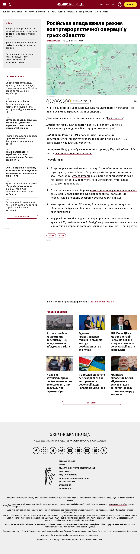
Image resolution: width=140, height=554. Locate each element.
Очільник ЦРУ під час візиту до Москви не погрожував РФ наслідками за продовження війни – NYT (22, 171)
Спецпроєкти (85, 12)
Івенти (61, 12)
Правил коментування (102, 301)
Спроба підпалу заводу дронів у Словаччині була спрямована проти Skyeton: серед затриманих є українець (21, 88)
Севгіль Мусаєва (63, 531)
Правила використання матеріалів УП (77, 468)
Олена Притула (99, 531)
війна (51, 235)
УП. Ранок (29, 12)
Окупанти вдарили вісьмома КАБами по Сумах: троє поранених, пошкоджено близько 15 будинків (21, 124)
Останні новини (15, 76)
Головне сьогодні (57, 312)
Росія (61, 235)
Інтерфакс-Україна (118, 504)
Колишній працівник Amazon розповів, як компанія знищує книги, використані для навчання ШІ (21, 107)
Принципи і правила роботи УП (74, 478)
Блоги (98, 12)
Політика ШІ (65, 471)
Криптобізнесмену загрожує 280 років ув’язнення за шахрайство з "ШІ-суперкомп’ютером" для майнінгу (22, 189)
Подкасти (72, 12)
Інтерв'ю (52, 12)
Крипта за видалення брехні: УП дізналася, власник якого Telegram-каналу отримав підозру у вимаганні (122, 384)
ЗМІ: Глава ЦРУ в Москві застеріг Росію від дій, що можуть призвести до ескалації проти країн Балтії (123, 341)
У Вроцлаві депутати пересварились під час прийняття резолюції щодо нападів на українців (92, 381)
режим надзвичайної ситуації (73, 153)
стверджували (81, 176)
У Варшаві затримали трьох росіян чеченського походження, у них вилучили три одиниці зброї (59, 383)
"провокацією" (71, 183)
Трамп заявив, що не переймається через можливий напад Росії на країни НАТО (19, 155)
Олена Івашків (53, 41)
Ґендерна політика (68, 475)
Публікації (17, 12)
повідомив (73, 222)
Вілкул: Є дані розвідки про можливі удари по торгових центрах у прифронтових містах (21, 32)
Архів (105, 12)
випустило (110, 204)
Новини (6, 12)
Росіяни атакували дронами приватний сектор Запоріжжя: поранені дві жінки (21, 140)
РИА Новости (115, 118)
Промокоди (65, 488)
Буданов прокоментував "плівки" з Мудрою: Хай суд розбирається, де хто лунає (91, 341)
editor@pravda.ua (129, 531)
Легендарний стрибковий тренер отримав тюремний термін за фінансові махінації (22, 206)
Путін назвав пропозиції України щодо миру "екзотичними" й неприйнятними (19, 58)
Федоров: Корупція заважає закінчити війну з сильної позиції (21, 45)
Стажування (65, 485)
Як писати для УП (67, 482)
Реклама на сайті (67, 461)
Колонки (40, 12)
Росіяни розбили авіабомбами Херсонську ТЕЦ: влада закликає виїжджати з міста (58, 340)
